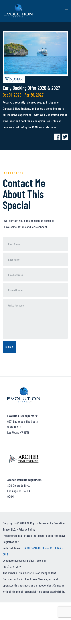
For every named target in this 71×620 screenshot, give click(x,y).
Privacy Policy (27, 529)
